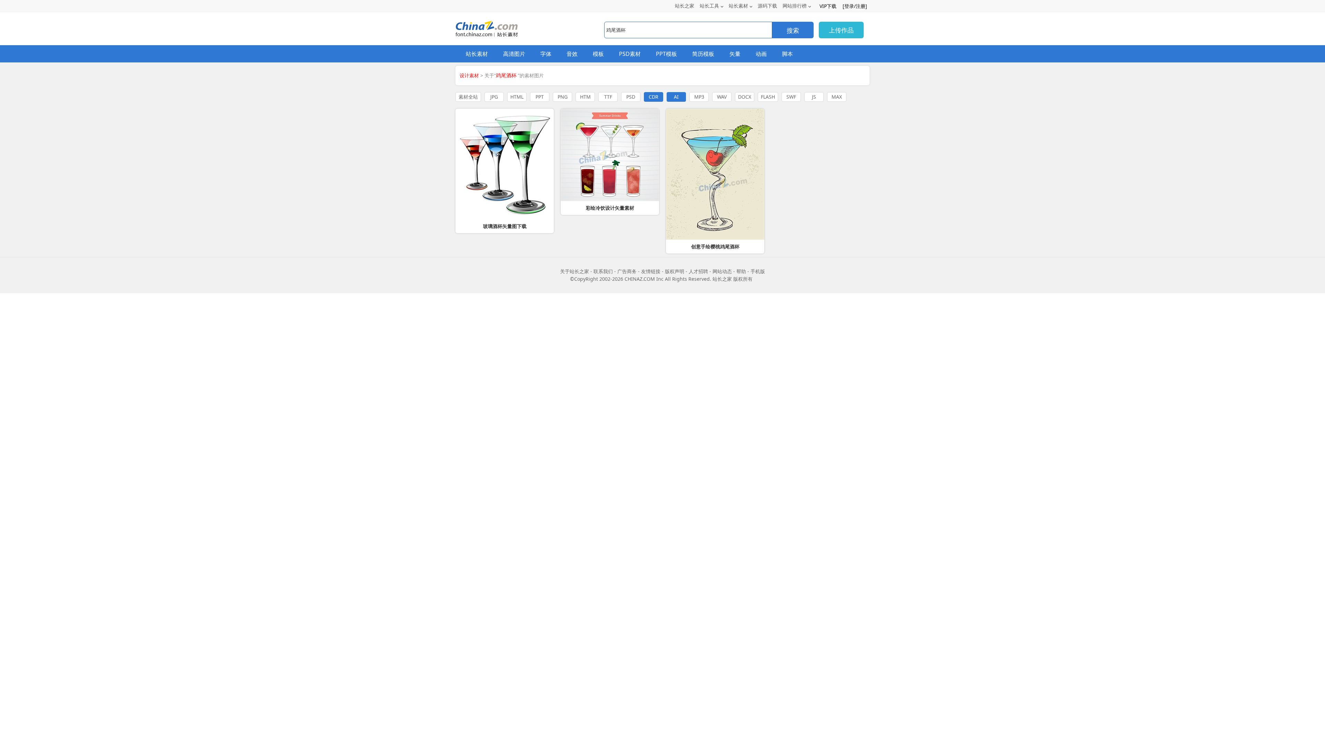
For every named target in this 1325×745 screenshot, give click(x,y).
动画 (761, 54)
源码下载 (767, 5)
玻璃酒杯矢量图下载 (505, 226)
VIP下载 (827, 6)
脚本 (787, 54)
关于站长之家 (574, 271)
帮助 (741, 271)
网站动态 (722, 271)
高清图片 (514, 54)
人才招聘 (698, 271)
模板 (598, 54)
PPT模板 (666, 54)
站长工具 (709, 5)
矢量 (734, 54)
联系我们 (603, 271)
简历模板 (703, 54)
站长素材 (738, 5)
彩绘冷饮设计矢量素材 (610, 208)
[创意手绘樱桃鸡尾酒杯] (715, 174)
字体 (545, 54)
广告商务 (627, 271)
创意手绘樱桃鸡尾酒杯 (715, 246)
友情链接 (650, 271)
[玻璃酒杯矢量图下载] (504, 164)
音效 (572, 54)
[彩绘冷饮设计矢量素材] (610, 155)
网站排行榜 (795, 5)
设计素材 (469, 75)
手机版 (757, 271)
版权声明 (674, 271)
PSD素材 (630, 54)
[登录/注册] (855, 6)
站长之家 (684, 5)
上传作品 (841, 30)
